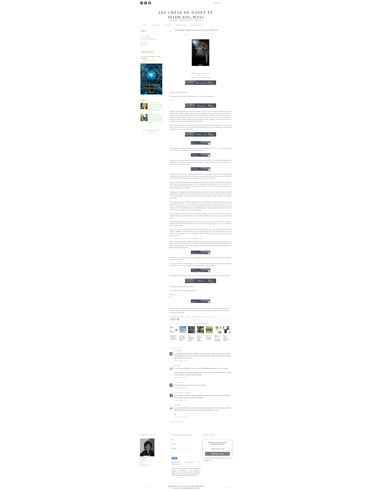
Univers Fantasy (208, 316)
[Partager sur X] (176, 319)
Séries (141, 462)
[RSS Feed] (141, 3)
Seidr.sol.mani (181, 25)
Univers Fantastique (145, 37)
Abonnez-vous (217, 454)
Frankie (176, 350)
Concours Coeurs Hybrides (154, 114)
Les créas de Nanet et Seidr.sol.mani (186, 14)
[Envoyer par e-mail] (171, 319)
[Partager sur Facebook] (178, 319)
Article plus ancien (230, 424)
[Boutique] (149, 3)
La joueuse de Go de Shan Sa (155, 102)
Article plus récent (171, 424)
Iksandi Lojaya (196, 488)
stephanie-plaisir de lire (180, 392)
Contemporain (197, 316)
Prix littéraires (144, 41)
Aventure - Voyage (184, 316)
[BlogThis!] (174, 319)
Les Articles (142, 459)
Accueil (145, 25)
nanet (175, 365)
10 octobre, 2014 (181, 400)
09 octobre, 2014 (181, 360)
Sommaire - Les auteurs (145, 461)
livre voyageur (218, 148)
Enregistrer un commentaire (177, 421)
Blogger (151, 132)
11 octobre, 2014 (180, 417)
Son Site (171, 100)
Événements (143, 45)
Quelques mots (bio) (145, 464)
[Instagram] (145, 3)
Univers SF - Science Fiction (148, 39)
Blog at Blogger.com (176, 488)
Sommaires (156, 25)
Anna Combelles (197, 25)
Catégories (168, 25)
